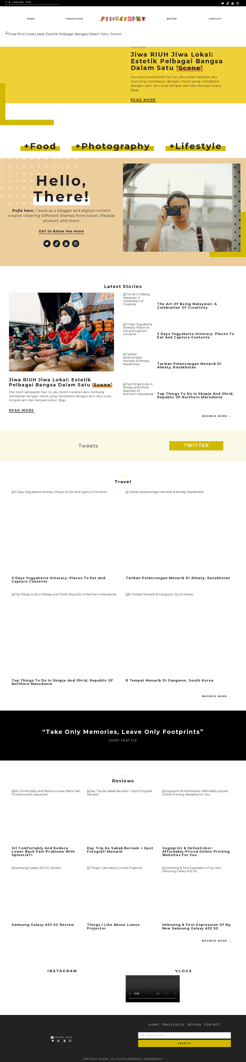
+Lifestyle (195, 146)
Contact (215, 18)
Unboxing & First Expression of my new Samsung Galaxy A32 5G (196, 926)
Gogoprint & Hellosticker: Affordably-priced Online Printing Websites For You (196, 851)
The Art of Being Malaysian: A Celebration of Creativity (187, 305)
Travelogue (74, 18)
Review (172, 18)
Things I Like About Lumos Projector (113, 926)
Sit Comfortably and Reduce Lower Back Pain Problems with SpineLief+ (43, 851)
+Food (40, 146)
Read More (143, 100)
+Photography (112, 146)
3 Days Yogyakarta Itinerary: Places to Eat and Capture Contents (195, 335)
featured (138, 47)
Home (31, 18)
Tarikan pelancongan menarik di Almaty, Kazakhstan (189, 365)
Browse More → (216, 416)
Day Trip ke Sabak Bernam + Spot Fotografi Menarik (120, 849)
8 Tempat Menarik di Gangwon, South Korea (169, 680)
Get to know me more (61, 231)
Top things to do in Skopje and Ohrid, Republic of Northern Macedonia (195, 395)
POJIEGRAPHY (153, 1059)
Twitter (196, 445)
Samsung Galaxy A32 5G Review (43, 925)
